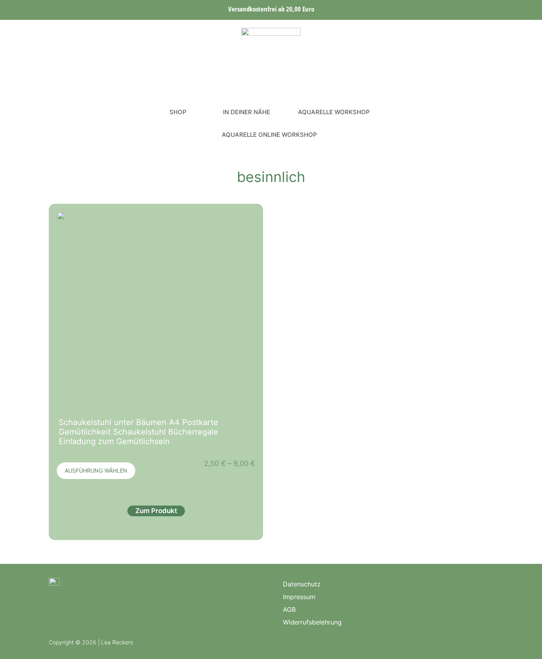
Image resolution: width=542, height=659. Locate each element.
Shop (177, 112)
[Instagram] (55, 123)
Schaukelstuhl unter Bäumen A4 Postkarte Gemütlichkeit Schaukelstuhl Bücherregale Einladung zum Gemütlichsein (138, 432)
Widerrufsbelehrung (312, 622)
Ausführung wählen (96, 470)
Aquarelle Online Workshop (269, 134)
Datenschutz (302, 584)
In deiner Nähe (246, 112)
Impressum (299, 597)
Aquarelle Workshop (334, 112)
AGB (289, 609)
